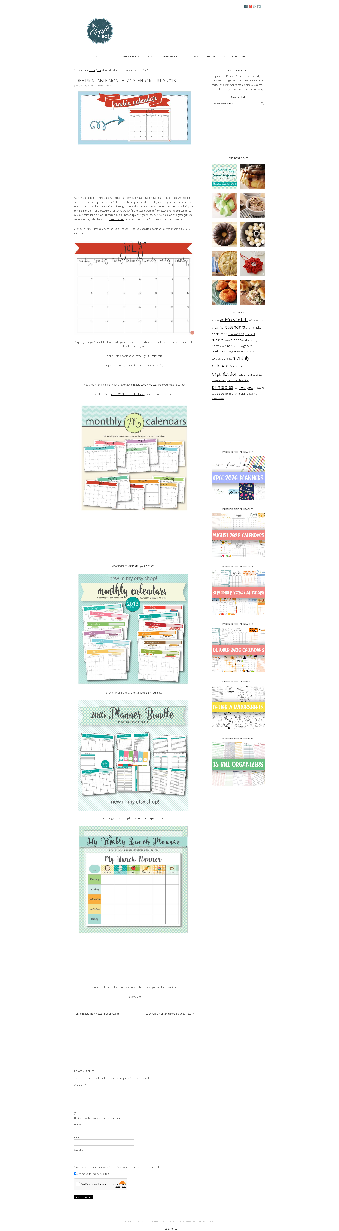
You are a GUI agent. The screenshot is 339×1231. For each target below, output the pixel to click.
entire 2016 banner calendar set (128, 394)
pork (214, 380)
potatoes (221, 380)
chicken (258, 327)
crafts (240, 334)
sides (214, 394)
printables (222, 387)
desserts (227, 341)
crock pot (250, 334)
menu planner (116, 219)
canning (248, 328)
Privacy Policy (169, 1228)
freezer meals (237, 346)
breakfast (218, 327)
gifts (229, 351)
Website (78, 1150)
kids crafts (222, 358)
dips (243, 340)
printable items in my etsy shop (146, 384)
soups (228, 393)
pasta (259, 374)
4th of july (216, 320)
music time (238, 366)
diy (247, 340)
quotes (236, 388)
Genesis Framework (180, 1221)
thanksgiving (240, 394)
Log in (210, 1221)
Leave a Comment (104, 86)
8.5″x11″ (128, 692)
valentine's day (218, 398)
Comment (80, 1085)
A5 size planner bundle (148, 692)
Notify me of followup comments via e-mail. (98, 1117)
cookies (232, 334)
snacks (220, 393)
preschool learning (238, 380)
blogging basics (258, 320)
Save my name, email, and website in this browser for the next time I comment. (117, 1167)
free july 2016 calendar (149, 356)
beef (249, 320)
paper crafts (246, 374)
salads (260, 388)
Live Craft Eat (87, 32)
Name (78, 1124)
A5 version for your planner (139, 566)
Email (78, 1137)
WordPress (199, 1221)
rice (255, 388)
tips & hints (253, 394)
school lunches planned (147, 818)
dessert (217, 340)
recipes (246, 387)
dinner (235, 340)
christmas (219, 333)
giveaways (238, 351)
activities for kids (234, 319)
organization (225, 374)
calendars (235, 327)
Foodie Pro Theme (156, 1221)
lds (230, 358)
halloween (250, 351)
